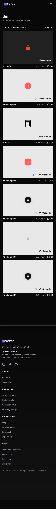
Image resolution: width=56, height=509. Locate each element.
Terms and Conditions (11, 450)
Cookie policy (8, 459)
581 (51, 181)
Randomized (16, 27)
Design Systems (9, 395)
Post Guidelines (8, 427)
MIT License (25, 357)
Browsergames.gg (10, 409)
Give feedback (8, 432)
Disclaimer (6, 464)
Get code (46, 60)
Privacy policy (8, 454)
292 (51, 104)
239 (51, 66)
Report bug (7, 437)
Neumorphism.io (9, 405)
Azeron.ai (6, 377)
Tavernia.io (6, 382)
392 (51, 219)
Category (48, 27)
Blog (4, 422)
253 (51, 295)
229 (51, 142)
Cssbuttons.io (8, 400)
